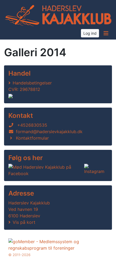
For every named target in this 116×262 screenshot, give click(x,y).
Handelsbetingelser (32, 83)
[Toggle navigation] (106, 33)
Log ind (90, 33)
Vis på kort (24, 222)
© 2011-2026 (19, 255)
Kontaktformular (32, 138)
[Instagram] (94, 170)
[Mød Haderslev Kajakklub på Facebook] (45, 170)
